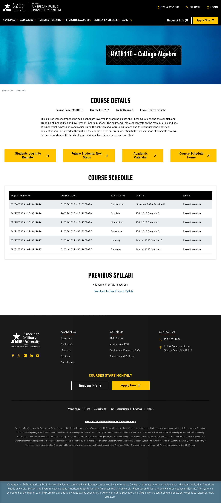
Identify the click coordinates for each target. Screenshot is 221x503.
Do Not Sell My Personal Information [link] (110, 421)
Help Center (117, 338)
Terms (87, 408)
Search (195, 7)
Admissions (26, 20)
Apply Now (203, 20)
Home (5, 90)
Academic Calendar (141, 155)
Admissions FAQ (119, 344)
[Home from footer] (25, 339)
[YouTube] (37, 355)
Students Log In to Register (28, 155)
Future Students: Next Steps (86, 155)
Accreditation (100, 408)
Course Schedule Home (191, 155)
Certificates (67, 362)
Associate (66, 338)
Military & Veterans (106, 20)
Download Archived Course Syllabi (113, 291)
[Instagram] (25, 355)
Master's (66, 350)
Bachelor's (67, 344)
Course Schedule (18, 90)
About (126, 20)
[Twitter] (19, 355)
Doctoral (66, 356)
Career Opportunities (120, 408)
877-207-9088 (170, 7)
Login (214, 7)
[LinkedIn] (31, 355)
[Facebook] (12, 355)
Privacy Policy (74, 408)
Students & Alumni (77, 20)
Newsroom (137, 408)
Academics (9, 20)
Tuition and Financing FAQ (125, 350)
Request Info (175, 20)
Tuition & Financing (49, 20)
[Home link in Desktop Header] (32, 7)
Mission (150, 408)
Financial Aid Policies (122, 356)
